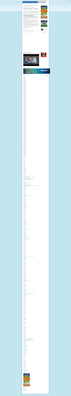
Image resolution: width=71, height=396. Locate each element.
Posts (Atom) (26, 33)
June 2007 (24, 149)
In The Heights (25, 246)
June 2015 (24, 103)
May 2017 (24, 98)
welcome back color (25, 365)
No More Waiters (34, 3)
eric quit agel (25, 219)
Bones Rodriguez (25, 184)
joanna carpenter (25, 254)
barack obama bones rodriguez (26, 176)
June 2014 (24, 110)
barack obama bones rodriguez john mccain (27, 177)
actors (24, 164)
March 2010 (24, 131)
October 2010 (24, 127)
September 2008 (24, 141)
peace (24, 305)
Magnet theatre (25, 272)
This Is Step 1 (37, 3)
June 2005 (24, 155)
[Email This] (31, 30)
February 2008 (24, 145)
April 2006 (24, 154)
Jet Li (24, 253)
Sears (24, 326)
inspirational (25, 247)
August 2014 (24, 109)
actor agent (27, 31)
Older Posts (38, 32)
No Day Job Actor (25, 294)
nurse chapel (25, 297)
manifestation (25, 275)
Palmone (24, 303)
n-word (24, 288)
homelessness (25, 237)
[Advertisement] (31, 38)
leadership (24, 264)
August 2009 (24, 135)
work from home (25, 367)
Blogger (36, 392)
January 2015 (24, 106)
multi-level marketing (25, 285)
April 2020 (24, 85)
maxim (24, 279)
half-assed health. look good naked (26, 229)
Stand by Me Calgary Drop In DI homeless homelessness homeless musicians (29, 337)
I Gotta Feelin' (25, 242)
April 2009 (24, 137)
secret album (25, 327)
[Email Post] (30, 30)
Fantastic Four (25, 221)
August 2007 (24, 148)
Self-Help (24, 328)
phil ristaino (24, 306)
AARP (24, 161)
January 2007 (24, 152)
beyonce (24, 181)
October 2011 (24, 123)
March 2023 (24, 80)
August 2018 (24, 93)
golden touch (25, 227)
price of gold (25, 310)
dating (24, 210)
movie (24, 284)
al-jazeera (24, 167)
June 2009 (24, 136)
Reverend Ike (25, 318)
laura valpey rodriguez (25, 263)
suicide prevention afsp (25, 345)
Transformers (25, 357)
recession (24, 316)
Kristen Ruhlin (25, 259)
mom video (24, 283)
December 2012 (24, 119)
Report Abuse (24, 387)
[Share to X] (32, 30)
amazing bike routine (25, 169)
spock (24, 336)
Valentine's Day (25, 361)
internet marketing (25, 249)
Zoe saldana (25, 371)
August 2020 (24, 84)
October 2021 (24, 81)
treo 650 (24, 358)
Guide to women (25, 228)
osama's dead (25, 302)
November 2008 (24, 140)
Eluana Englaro (25, 216)
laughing (24, 262)
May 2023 (24, 79)
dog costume (25, 215)
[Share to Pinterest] (33, 30)
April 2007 (24, 150)
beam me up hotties (25, 180)
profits (24, 311)
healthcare (24, 232)
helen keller (24, 233)
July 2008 (24, 142)
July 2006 (24, 153)
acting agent (25, 31)
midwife (24, 281)
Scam (24, 324)
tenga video (24, 349)
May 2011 (24, 124)
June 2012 (24, 122)
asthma (24, 173)
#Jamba (24, 160)
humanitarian (25, 241)
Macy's (24, 271)
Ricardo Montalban (25, 319)
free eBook (24, 223)
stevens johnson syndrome (26, 344)
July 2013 (24, 116)
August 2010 (24, 128)
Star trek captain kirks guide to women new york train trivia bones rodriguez (29, 340)
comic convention (25, 203)
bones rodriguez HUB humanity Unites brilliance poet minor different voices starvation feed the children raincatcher (32, 185)
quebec (24, 314)
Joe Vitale (24, 255)
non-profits (24, 296)
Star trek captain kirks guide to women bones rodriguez (28, 339)
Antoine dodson (25, 172)
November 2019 (24, 88)
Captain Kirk (25, 194)
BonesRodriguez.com (27, 3)
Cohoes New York (25, 202)
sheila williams (25, 331)
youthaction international (25, 370)
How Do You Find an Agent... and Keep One (29, 7)
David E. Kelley (25, 211)
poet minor (24, 307)
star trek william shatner (25, 341)
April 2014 (24, 111)
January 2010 (24, 132)
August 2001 (24, 157)
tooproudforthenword (25, 354)
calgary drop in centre (25, 193)
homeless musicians (25, 236)
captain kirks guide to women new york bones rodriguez (28, 195)
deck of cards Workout (25, 212)
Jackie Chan (25, 250)
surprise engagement (25, 346)
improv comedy (25, 245)
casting (24, 197)
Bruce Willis (24, 189)
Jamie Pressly (25, 251)
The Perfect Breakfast (25, 350)
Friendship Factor (25, 224)
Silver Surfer (25, 332)
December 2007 (24, 146)
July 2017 (24, 97)
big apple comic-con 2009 (26, 182)
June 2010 (24, 129)
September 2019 (24, 89)
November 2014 (24, 107)
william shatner (25, 366)
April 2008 (24, 144)
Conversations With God (25, 207)
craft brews (24, 208)
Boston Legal (25, 186)
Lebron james (25, 266)
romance (24, 322)
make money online (33, 23)
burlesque (24, 190)
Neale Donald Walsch (25, 289)
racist (24, 315)
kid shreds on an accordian (26, 258)
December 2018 (24, 92)
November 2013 (24, 114)
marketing (24, 276)
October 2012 (24, 120)
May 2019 (24, 90)
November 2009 (24, 133)
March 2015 (24, 105)
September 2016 (24, 102)
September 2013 (24, 115)
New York (24, 292)
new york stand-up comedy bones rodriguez (27, 293)
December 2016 (24, 101)
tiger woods (24, 353)
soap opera (24, 333)
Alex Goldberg (25, 168)
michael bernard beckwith (26, 280)
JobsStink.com (30, 3)
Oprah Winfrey (25, 301)
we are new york (25, 363)
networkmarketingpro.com (26, 290)
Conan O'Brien (25, 204)
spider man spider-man (25, 335)
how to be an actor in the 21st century (26, 238)
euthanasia (24, 220)
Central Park (25, 198)
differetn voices (25, 214)
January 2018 (24, 94)
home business (25, 234)
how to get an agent (29, 31)
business (24, 191)
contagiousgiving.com (25, 206)
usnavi (24, 359)
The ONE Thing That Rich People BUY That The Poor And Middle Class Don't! (45, 29)
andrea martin (25, 171)
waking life (24, 362)
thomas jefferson (25, 352)
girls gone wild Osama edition (26, 225)
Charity (24, 199)
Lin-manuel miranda (25, 268)
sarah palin (24, 323)
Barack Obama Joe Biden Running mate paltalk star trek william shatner (29, 178)
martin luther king (25, 277)
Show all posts (34, 5)
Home (23, 3)
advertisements (25, 165)
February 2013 (24, 118)
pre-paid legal (25, 309)
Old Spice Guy (25, 298)
